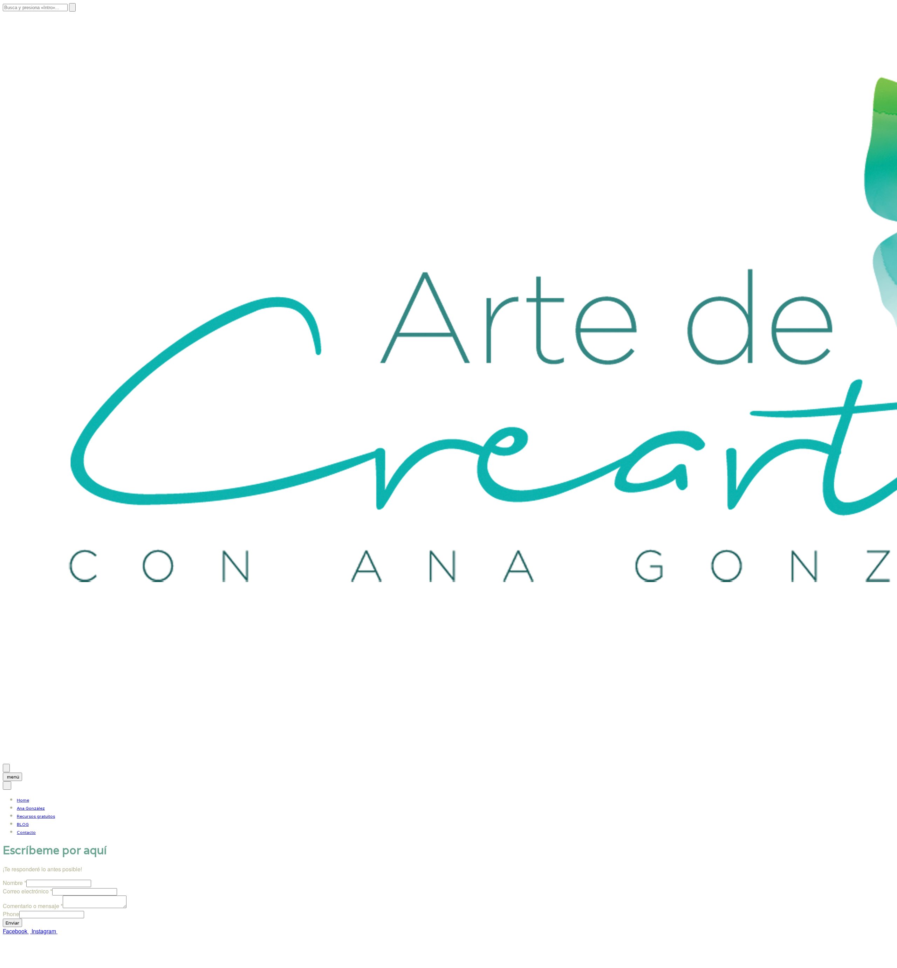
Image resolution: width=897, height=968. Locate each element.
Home (23, 800)
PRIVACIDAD (63, 958)
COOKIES (100, 958)
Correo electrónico (27, 891)
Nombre (14, 883)
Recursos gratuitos (36, 816)
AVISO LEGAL (21, 958)
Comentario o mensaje (33, 906)
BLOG (23, 824)
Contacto (26, 832)
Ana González (31, 808)
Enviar (12, 923)
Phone (11, 914)
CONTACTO (135, 958)
